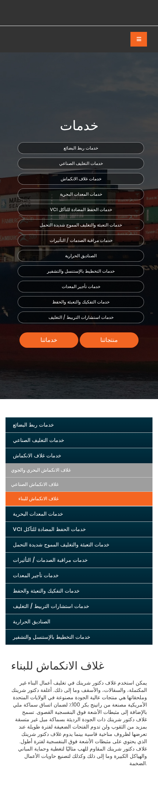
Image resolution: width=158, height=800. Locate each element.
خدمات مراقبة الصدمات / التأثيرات (81, 240)
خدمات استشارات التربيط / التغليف (81, 317)
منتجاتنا (109, 340)
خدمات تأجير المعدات (81, 286)
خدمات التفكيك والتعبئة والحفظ (80, 302)
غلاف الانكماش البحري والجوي (41, 470)
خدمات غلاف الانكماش (81, 179)
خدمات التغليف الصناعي (81, 163)
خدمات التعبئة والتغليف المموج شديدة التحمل (81, 225)
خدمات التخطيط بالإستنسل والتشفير (81, 271)
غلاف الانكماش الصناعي (35, 484)
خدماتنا (48, 340)
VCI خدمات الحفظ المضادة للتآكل (81, 209)
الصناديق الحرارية (81, 255)
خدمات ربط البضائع (81, 148)
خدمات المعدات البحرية (81, 194)
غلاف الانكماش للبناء (38, 498)
